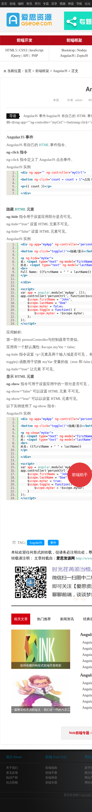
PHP (35, 56)
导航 (79, 3)
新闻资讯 (67, 619)
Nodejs (82, 50)
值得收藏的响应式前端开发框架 (40, 665)
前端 (12, 3)
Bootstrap (68, 50)
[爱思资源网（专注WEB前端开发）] (29, 19)
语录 (54, 3)
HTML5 (11, 50)
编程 (21, 3)
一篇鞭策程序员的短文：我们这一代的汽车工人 (40, 710)
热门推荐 (44, 619)
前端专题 (51, 782)
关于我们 (12, 767)
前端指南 (51, 767)
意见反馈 (12, 772)
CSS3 (23, 50)
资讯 (29, 3)
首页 (4, 3)
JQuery (16, 56)
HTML (44, 145)
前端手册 (51, 772)
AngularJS (67, 56)
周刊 (37, 3)
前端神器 (51, 777)
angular (44, 292)
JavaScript (36, 50)
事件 (53, 542)
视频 (63, 3)
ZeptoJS (82, 56)
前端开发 (24, 40)
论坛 (88, 3)
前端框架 (42, 71)
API (25, 56)
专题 (46, 3)
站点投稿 (12, 782)
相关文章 (21, 619)
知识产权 (12, 777)
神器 (71, 3)
